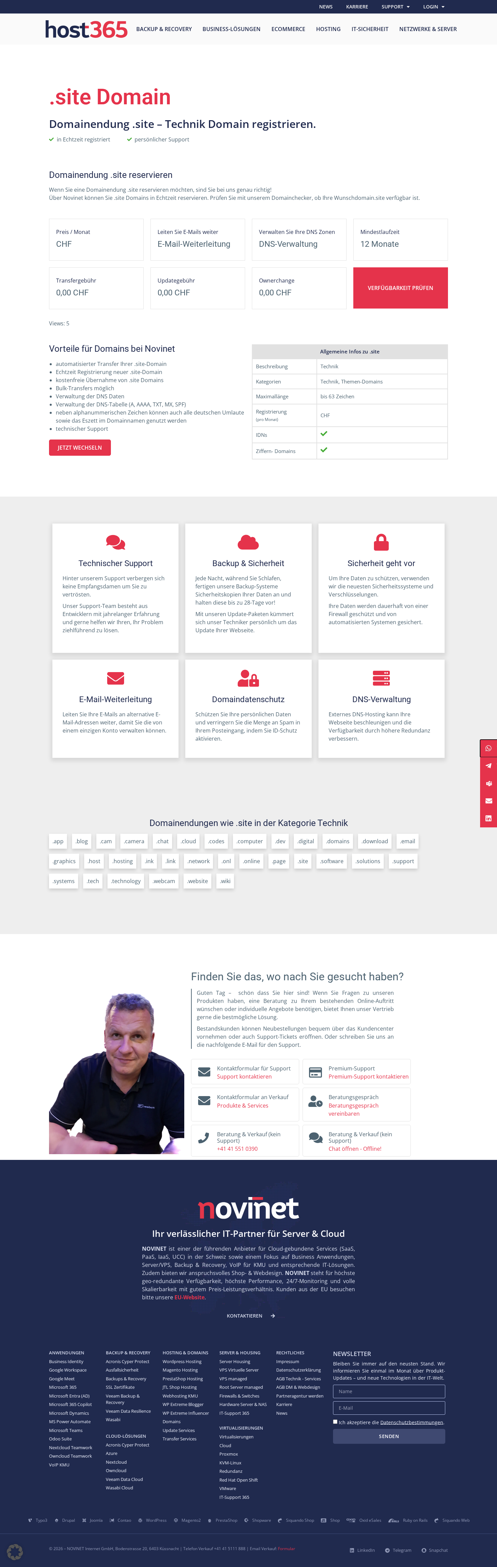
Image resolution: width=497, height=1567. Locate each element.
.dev (280, 841)
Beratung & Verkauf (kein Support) (249, 1137)
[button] (15, 1552)
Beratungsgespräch (354, 1097)
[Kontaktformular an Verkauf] (204, 1099)
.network (198, 861)
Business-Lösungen (232, 29)
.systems (63, 881)
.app (58, 841)
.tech (93, 881)
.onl (226, 861)
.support (403, 861)
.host (94, 861)
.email (407, 841)
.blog (81, 841)
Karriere (357, 6)
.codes (216, 841)
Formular (286, 1548)
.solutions (367, 861)
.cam (106, 841)
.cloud (188, 841)
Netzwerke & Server (428, 29)
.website (197, 881)
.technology (126, 881)
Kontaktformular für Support (254, 1068)
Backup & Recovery (164, 29)
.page (279, 861)
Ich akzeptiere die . (392, 1422)
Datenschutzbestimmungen (411, 1422)
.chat (162, 841)
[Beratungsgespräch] (315, 1099)
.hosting (122, 861)
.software (332, 861)
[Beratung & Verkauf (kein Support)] (203, 1135)
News (326, 6)
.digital (305, 841)
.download (374, 841)
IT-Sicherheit (370, 29)
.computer (249, 841)
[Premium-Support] (315, 1070)
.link (170, 861)
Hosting (328, 29)
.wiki (225, 881)
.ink (149, 861)
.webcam (163, 881)
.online (251, 861)
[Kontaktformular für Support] (204, 1070)
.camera (134, 841)
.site (303, 861)
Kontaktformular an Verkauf (252, 1097)
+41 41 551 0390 (237, 1148)
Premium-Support (352, 1068)
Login (430, 6)
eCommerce (288, 29)
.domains (338, 841)
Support (392, 6)
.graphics (64, 861)
